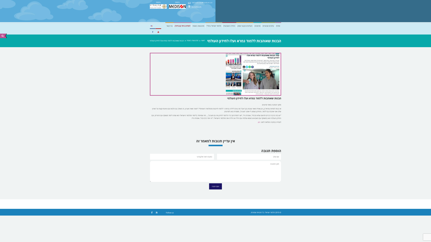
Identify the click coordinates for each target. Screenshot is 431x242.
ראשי (203, 40)
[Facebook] (152, 212)
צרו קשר (169, 26)
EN (151, 26)
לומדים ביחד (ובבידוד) (182, 26)
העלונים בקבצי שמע (244, 26)
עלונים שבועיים (268, 26)
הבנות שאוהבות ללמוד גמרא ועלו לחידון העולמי (254, 98)
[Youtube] (157, 212)
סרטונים (257, 26)
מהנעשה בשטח (198, 26)
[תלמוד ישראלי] (264, 11)
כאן (259, 122)
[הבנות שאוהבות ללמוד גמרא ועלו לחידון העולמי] (215, 74)
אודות (278, 26)
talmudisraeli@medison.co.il (202, 3)
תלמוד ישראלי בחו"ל (214, 26)
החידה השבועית (229, 26)
